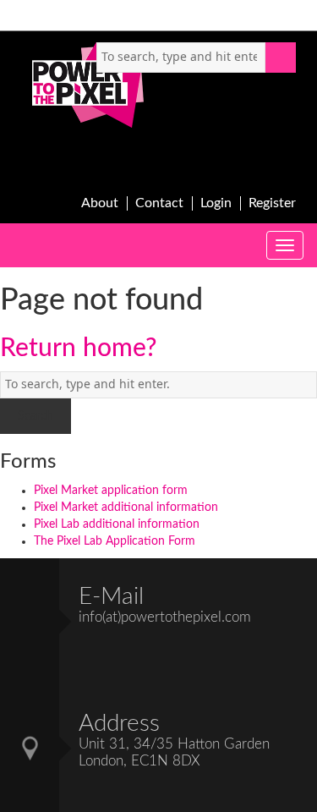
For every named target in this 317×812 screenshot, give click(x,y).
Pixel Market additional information (126, 507)
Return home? (78, 348)
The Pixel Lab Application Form (114, 541)
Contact (159, 203)
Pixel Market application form (111, 491)
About (99, 203)
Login (216, 203)
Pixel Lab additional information (116, 524)
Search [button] (280, 57)
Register (272, 203)
